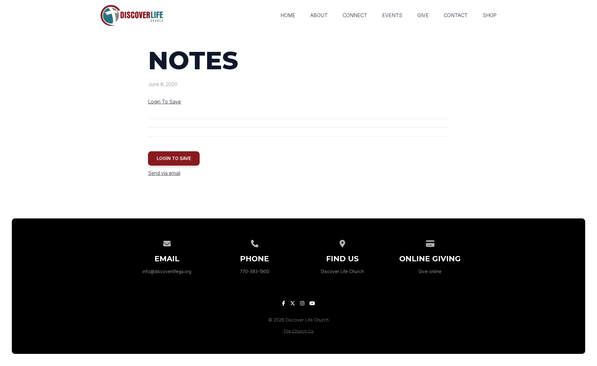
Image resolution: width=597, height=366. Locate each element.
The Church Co (298, 331)
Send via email (164, 173)
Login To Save (164, 101)
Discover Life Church (342, 271)
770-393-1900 (254, 271)
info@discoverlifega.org (166, 271)
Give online (430, 271)
